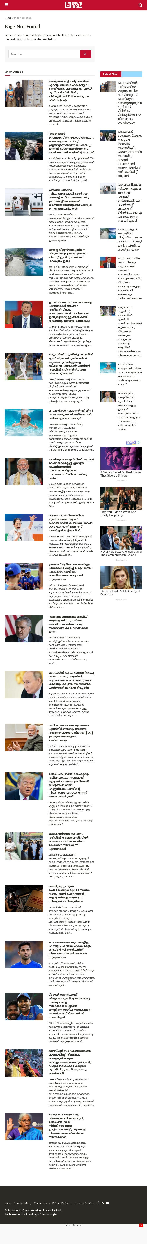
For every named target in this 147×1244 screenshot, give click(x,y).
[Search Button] (140, 5)
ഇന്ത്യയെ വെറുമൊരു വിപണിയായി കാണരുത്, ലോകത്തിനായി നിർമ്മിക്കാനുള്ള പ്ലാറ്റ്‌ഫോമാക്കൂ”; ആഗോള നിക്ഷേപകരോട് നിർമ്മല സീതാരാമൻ (67, 1126)
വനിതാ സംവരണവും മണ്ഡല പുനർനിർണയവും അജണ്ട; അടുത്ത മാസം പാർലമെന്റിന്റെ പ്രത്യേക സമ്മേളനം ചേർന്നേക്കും (71, 733)
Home (8, 18)
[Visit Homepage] (73, 5)
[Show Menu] (6, 5)
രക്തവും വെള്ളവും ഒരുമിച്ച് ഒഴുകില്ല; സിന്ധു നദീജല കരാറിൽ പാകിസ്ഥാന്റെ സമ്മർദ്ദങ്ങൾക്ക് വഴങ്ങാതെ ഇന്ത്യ (68, 624)
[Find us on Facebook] (98, 1203)
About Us (22, 1203)
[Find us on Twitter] (102, 1203)
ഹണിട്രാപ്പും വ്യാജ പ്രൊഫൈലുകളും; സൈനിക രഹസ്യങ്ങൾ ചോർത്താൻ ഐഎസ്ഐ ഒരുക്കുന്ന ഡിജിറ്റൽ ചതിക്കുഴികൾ (69, 894)
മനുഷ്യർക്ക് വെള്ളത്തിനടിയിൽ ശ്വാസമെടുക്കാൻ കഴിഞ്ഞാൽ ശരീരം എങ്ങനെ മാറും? (71, 414)
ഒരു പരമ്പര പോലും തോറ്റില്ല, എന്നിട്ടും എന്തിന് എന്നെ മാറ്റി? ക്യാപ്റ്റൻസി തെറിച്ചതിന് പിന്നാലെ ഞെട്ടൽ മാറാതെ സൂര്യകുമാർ (70, 950)
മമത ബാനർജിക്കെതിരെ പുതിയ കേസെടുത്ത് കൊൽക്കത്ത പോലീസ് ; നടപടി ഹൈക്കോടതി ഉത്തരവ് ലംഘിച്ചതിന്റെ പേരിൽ (71, 523)
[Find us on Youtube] (107, 1203)
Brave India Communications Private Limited (34, 1210)
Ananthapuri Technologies (42, 1214)
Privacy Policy (60, 1203)
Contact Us (40, 1203)
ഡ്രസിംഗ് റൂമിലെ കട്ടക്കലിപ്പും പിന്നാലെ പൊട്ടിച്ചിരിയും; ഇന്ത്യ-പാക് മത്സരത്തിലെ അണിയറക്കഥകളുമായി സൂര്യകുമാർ (70, 572)
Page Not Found (22, 18)
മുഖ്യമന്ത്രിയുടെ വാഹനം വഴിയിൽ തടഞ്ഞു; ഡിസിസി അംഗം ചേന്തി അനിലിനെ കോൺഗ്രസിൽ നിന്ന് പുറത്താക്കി (68, 841)
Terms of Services (84, 1203)
